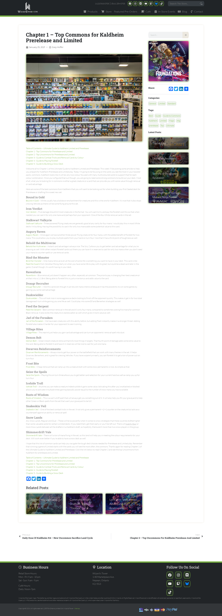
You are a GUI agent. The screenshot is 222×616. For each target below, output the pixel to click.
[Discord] (140, 3)
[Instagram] (135, 3)
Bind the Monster (33, 261)
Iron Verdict (31, 212)
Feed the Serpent (33, 309)
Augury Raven (32, 235)
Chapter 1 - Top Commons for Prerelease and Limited (49, 151)
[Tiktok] (161, 3)
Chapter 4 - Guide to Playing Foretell (42, 160)
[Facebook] (130, 3)
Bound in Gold (32, 200)
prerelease (153, 125)
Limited (161, 103)
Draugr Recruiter (33, 286)
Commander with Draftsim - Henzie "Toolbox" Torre (80, 504)
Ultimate (170, 125)
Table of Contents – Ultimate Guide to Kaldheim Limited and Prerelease (57, 148)
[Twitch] (151, 3)
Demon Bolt (31, 341)
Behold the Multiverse (36, 246)
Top (162, 125)
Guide (158, 115)
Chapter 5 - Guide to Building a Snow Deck (44, 163)
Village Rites (31, 332)
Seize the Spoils (32, 375)
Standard (172, 103)
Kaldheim (153, 120)
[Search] (185, 35)
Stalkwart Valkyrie (34, 223)
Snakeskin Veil (32, 409)
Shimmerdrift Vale (34, 435)
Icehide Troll (31, 386)
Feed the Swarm (33, 264)
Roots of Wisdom (33, 398)
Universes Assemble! (164, 158)
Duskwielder (31, 298)
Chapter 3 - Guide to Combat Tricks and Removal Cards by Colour (55, 157)
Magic (171, 120)
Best (151, 115)
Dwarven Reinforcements (37, 352)
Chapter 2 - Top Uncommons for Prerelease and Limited (50, 154)
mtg (178, 120)
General (152, 103)
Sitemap (77, 608)
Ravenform (31, 275)
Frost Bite (30, 367)
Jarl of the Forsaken (34, 321)
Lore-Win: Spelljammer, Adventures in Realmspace (123, 504)
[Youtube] (146, 3)
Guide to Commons (171, 115)
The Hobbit (159, 143)
